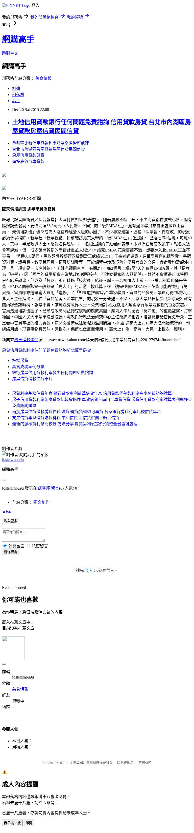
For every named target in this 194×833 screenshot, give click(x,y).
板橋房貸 (20, 360)
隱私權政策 (125, 763)
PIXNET (59, 763)
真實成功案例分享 (28, 366)
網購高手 (18, 39)
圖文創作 (41, 502)
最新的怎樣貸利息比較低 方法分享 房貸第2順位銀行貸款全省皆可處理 (74, 424)
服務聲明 (145, 763)
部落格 (18, 94)
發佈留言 (10, 552)
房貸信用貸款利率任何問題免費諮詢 (34, 350)
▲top (6, 511)
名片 (16, 101)
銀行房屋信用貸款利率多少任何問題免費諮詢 (52, 373)
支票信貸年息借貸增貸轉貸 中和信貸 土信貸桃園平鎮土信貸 (65, 418)
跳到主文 (10, 53)
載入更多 (10, 521)
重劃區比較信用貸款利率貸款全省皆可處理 (50, 143)
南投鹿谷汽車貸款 (28, 161)
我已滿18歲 (12, 823)
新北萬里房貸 (79, 350)
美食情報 (43, 78)
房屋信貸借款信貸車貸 (32, 379)
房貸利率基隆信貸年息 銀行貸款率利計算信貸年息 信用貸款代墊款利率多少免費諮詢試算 (92, 393)
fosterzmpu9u (13, 459)
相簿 (16, 88)
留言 (55, 488)
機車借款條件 (26, 340)
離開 (29, 823)
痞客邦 (44, 488)
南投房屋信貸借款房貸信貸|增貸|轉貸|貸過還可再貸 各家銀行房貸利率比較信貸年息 (86, 412)
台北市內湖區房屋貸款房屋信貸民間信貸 (48, 149)
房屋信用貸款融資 (28, 155)
